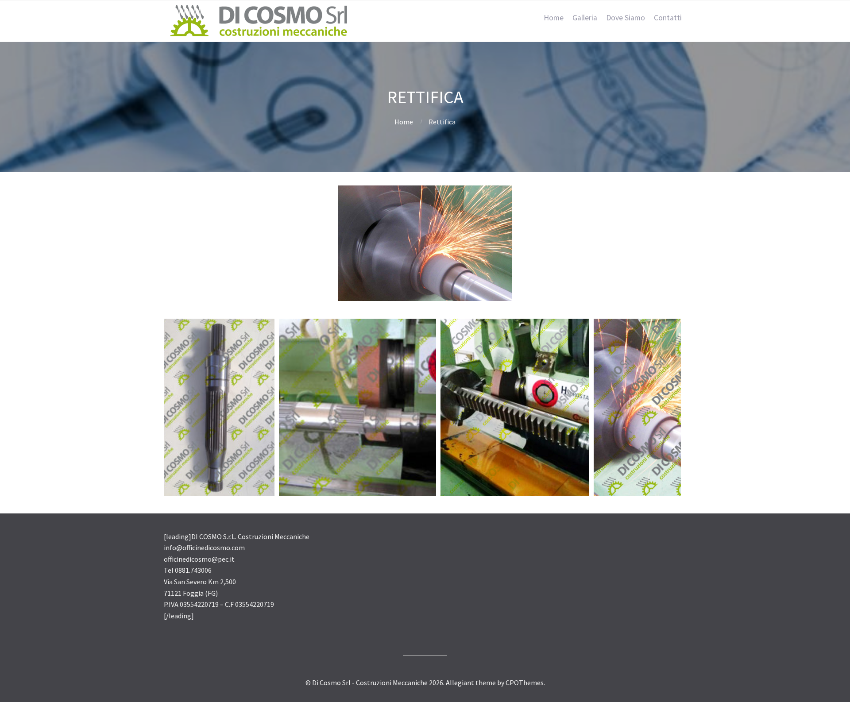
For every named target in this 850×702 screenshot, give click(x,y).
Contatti (668, 18)
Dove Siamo (625, 18)
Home (554, 18)
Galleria (584, 18)
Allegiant (460, 682)
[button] (219, 407)
